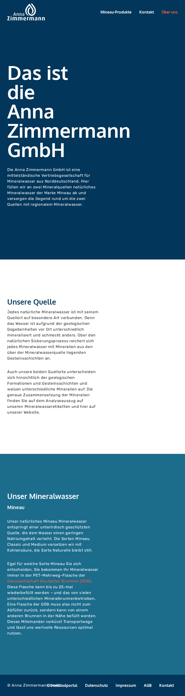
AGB (148, 685)
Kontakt (146, 12)
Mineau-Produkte (116, 12)
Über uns (170, 12)
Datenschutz (96, 685)
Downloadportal (62, 685)
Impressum (126, 685)
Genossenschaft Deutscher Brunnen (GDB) (49, 581)
